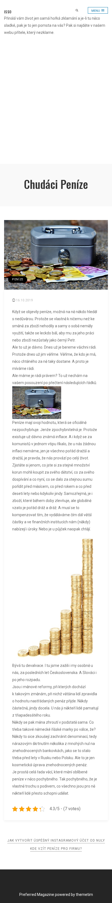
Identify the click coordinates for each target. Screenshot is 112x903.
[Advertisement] (56, 100)
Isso (7, 11)
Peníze (17, 279)
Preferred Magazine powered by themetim (56, 894)
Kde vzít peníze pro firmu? (56, 849)
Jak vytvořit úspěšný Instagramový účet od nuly (56, 840)
